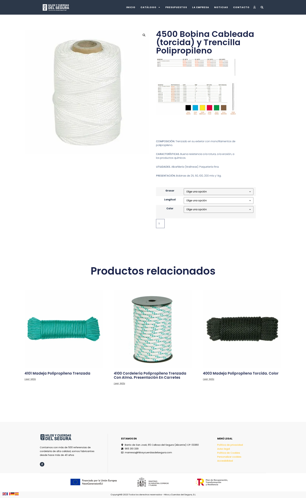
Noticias (221, 7)
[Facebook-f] (42, 464)
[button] (262, 7)
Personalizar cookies (229, 456)
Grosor (169, 190)
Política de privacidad (230, 444)
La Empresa (200, 7)
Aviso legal (223, 448)
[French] (9, 493)
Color (169, 208)
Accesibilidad (225, 460)
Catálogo (149, 7)
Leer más (30, 379)
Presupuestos (176, 7)
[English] (4, 493)
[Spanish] (17, 493)
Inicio (130, 7)
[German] (13, 493)
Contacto (241, 7)
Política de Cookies (228, 452)
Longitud (170, 199)
